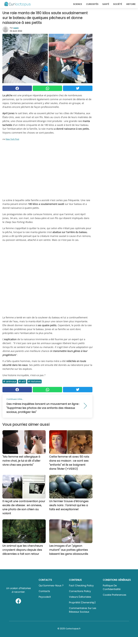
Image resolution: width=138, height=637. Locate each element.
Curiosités (92, 4)
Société (117, 4)
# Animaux (9, 381)
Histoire (131, 4)
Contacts (44, 591)
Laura (15, 28)
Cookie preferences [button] (114, 594)
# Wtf (22, 381)
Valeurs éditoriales (80, 596)
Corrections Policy (80, 591)
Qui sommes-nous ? (51, 585)
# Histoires (34, 381)
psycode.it (45, 596)
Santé (105, 4)
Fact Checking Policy (81, 585)
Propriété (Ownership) (82, 602)
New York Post (12, 139)
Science (77, 4)
